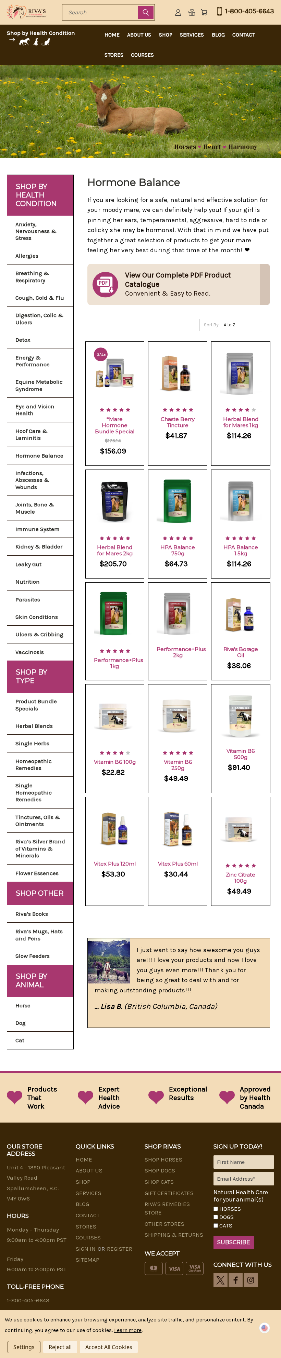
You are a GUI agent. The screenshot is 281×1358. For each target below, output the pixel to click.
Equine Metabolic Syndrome (39, 385)
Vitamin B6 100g (115, 762)
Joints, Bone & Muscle (34, 508)
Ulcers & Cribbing (39, 634)
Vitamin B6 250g (178, 765)
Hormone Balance (39, 455)
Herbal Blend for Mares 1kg (240, 422)
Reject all (60, 1347)
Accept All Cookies (108, 1347)
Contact (243, 34)
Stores (114, 55)
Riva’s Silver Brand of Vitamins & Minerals (40, 848)
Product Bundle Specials (36, 704)
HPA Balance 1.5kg (240, 550)
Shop (165, 34)
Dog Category (36, 41)
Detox (22, 339)
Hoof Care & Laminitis (31, 434)
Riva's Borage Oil (240, 652)
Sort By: (211, 324)
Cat (19, 1040)
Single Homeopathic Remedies (33, 792)
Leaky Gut (28, 564)
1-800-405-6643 (249, 11)
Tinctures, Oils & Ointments (37, 820)
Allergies (26, 255)
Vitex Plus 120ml (115, 863)
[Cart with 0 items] (203, 12)
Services (192, 34)
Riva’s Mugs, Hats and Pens (39, 934)
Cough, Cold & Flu (39, 297)
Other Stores (164, 1223)
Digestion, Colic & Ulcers (39, 318)
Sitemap (87, 1259)
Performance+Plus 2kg (181, 652)
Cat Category (46, 41)
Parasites (27, 599)
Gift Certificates (169, 1193)
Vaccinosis (29, 652)
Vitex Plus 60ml (178, 863)
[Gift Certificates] (191, 12)
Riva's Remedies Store (167, 1208)
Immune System (37, 529)
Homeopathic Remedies (33, 764)
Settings (24, 1347)
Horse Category (23, 41)
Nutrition (27, 581)
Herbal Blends (34, 725)
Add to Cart (115, 379)
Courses (142, 55)
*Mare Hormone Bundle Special (114, 425)
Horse (22, 1005)
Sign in (86, 1248)
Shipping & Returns (174, 1234)
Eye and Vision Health (34, 410)
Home (112, 34)
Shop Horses (163, 1159)
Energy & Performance (32, 361)
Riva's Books (31, 913)
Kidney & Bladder (38, 546)
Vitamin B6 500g (241, 754)
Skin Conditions (36, 616)
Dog (20, 1022)
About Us (139, 34)
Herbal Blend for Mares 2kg (115, 550)
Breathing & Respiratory (32, 276)
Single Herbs (32, 743)
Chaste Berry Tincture (178, 422)
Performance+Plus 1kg (118, 663)
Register (119, 1248)
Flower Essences (37, 873)
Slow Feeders (32, 955)
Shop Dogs (160, 1170)
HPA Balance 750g (177, 550)
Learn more (128, 1330)
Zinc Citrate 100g (240, 877)
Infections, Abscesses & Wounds (32, 480)
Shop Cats (159, 1181)
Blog (218, 34)
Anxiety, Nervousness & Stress (36, 231)
